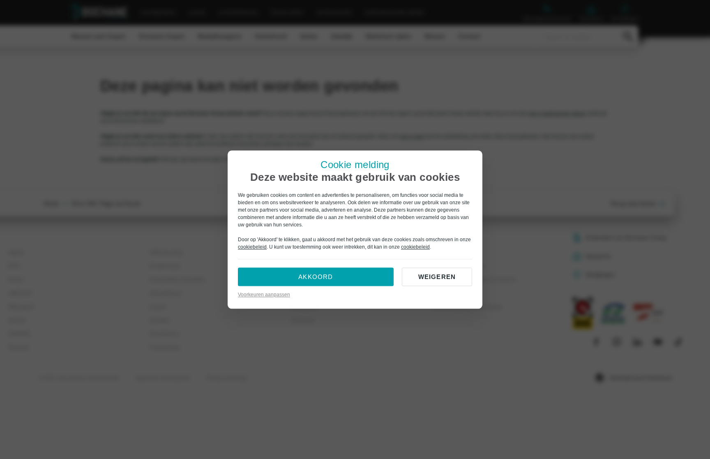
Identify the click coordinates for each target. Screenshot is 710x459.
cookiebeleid (252, 247)
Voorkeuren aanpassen (264, 295)
